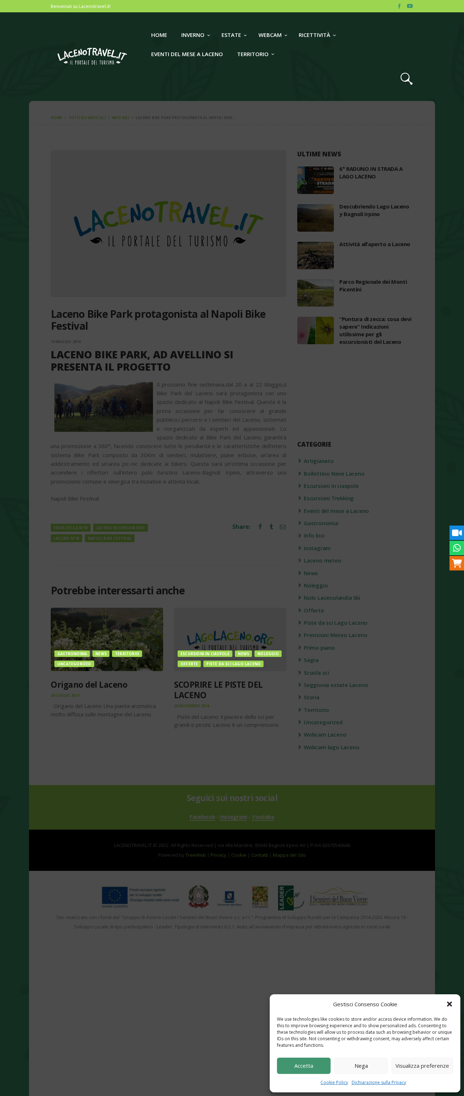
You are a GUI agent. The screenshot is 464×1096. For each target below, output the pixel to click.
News (101, 653)
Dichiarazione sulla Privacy (379, 1082)
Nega (361, 1065)
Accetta (303, 1065)
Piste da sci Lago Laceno (233, 663)
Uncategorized (74, 663)
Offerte (189, 663)
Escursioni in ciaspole (205, 653)
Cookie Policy (334, 1082)
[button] (449, 1004)
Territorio (127, 653)
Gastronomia (72, 653)
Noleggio (268, 653)
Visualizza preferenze (422, 1065)
